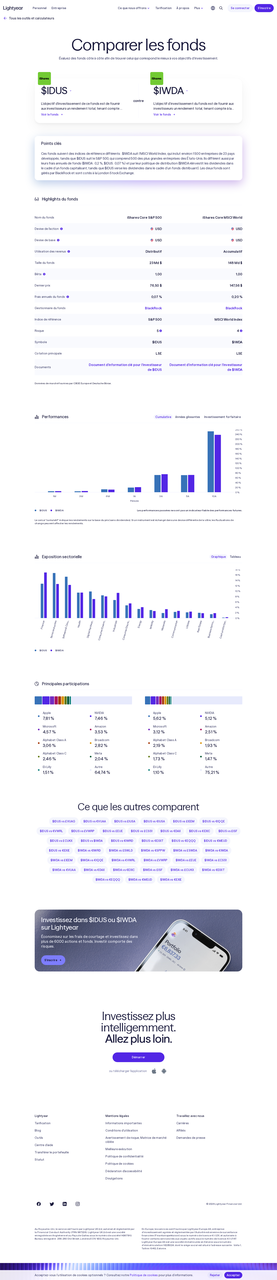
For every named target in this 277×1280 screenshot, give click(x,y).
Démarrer (138, 1057)
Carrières (182, 1123)
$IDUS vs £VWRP (82, 831)
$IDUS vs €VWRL (51, 831)
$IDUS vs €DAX (170, 831)
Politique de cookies (119, 1163)
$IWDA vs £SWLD (121, 850)
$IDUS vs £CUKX (61, 841)
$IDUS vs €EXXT (153, 841)
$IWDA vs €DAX (94, 870)
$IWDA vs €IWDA (216, 850)
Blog (38, 1130)
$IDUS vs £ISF (227, 831)
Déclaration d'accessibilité (123, 1171)
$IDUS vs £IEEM (183, 821)
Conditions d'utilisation (121, 1130)
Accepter (233, 1275)
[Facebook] (39, 1204)
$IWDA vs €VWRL (123, 860)
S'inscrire (264, 8)
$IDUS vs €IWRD (122, 841)
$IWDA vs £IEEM (61, 860)
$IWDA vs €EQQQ (108, 879)
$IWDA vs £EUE (186, 860)
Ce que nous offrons (132, 8)
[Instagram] (78, 1204)
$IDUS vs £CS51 (141, 831)
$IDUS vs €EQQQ (184, 841)
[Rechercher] (221, 8)
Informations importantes (123, 1123)
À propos (182, 8)
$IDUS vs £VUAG (63, 821)
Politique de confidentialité (124, 1156)
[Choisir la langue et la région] (213, 8)
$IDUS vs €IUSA (154, 821)
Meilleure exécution (118, 1149)
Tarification (163, 8)
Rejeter (215, 1275)
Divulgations (114, 1178)
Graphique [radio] (218, 557)
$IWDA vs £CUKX (182, 870)
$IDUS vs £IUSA (124, 821)
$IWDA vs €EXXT (213, 870)
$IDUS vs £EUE (113, 831)
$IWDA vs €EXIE (170, 879)
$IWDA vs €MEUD (140, 879)
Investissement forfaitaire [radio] (222, 417)
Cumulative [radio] (163, 417)
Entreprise (59, 8)
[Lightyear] (13, 8)
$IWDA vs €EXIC (124, 870)
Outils (39, 1138)
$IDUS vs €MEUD (215, 841)
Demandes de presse (190, 1138)
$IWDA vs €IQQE (92, 860)
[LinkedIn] (65, 1204)
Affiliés (181, 1130)
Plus (197, 8)
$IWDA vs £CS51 (215, 860)
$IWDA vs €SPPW (153, 850)
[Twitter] (52, 1204)
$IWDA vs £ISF (153, 870)
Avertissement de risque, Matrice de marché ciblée (135, 1140)
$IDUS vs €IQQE (213, 821)
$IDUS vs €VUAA (94, 821)
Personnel (40, 8)
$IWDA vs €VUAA (64, 870)
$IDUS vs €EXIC (199, 831)
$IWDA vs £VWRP (155, 860)
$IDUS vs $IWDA (92, 841)
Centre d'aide (44, 1145)
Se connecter (240, 8)
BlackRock (153, 308)
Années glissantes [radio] (187, 417)
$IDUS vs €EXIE (59, 850)
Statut (39, 1159)
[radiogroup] (198, 417)
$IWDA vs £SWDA (185, 850)
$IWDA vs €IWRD (89, 850)
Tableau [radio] (235, 557)
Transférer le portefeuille (52, 1152)
